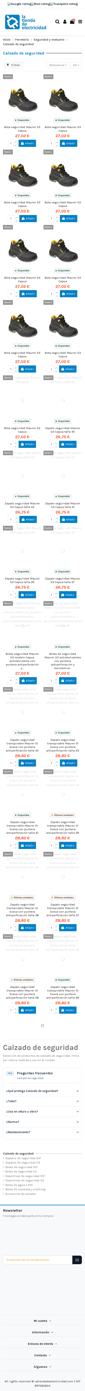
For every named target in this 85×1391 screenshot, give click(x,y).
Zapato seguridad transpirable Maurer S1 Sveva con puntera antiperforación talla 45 (22, 745)
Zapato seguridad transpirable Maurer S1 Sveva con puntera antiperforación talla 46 (62, 992)
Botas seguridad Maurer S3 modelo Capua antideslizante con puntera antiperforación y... (22, 661)
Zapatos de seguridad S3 (22, 1162)
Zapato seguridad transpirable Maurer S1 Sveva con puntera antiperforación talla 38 (22, 910)
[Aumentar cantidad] (15, 141)
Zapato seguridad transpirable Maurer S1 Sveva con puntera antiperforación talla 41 (22, 827)
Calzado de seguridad (18, 1153)
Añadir (29, 143)
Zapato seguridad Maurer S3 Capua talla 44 (22, 505)
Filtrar (15, 65)
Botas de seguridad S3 (21, 1171)
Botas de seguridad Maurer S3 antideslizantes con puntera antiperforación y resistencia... (62, 661)
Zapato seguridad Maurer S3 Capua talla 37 (62, 580)
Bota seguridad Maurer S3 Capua (22, 128)
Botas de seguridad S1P (21, 1167)
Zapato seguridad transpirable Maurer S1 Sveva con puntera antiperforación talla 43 (62, 745)
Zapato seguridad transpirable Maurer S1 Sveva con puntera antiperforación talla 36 (22, 992)
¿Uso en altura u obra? (22, 1111)
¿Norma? (12, 1122)
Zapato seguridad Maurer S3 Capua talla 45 (62, 429)
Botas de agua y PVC (19, 1185)
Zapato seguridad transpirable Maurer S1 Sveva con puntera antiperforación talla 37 (62, 910)
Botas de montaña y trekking (25, 1189)
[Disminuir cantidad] (15, 145)
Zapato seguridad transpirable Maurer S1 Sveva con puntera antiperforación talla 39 (62, 827)
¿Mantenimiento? (18, 1132)
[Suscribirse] (77, 1260)
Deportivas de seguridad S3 (24, 1180)
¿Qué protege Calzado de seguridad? (32, 1091)
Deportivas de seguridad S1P (25, 1176)
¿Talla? (11, 1101)
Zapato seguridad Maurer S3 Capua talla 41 (62, 505)
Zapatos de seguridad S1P (23, 1158)
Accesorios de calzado (20, 1194)
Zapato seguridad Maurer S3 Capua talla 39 (22, 580)
